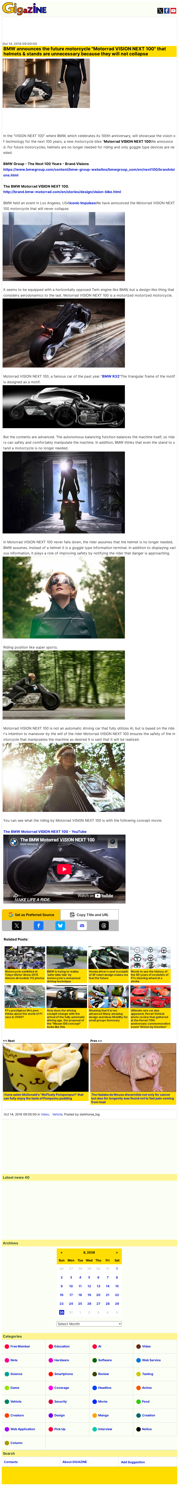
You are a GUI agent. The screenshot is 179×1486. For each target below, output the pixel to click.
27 (98, 1303)
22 (117, 1295)
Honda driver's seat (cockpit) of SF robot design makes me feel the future (108, 975)
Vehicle (57, 1114)
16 (61, 1295)
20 (98, 1295)
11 (80, 1286)
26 (89, 1303)
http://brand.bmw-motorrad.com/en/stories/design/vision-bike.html (62, 192)
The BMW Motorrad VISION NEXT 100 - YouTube (45, 831)
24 (71, 1303)
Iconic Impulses (82, 203)
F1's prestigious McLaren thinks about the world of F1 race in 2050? (23, 1014)
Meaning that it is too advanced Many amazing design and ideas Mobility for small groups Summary (108, 1015)
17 (71, 1295)
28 (108, 1303)
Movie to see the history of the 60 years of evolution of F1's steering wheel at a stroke (150, 976)
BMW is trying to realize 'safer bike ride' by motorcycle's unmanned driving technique (63, 976)
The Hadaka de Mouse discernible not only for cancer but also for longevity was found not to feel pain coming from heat (132, 1098)
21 (107, 1295)
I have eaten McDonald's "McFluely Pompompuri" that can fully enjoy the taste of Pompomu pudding (43, 1096)
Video (45, 1114)
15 (117, 1286)
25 (80, 1303)
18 (80, 1295)
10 (71, 1286)
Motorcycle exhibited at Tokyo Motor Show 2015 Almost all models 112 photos (24, 975)
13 (98, 1286)
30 (62, 1312)
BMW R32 (110, 376)
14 (107, 1286)
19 (89, 1295)
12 (89, 1286)
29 (117, 1303)
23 (62, 1303)
